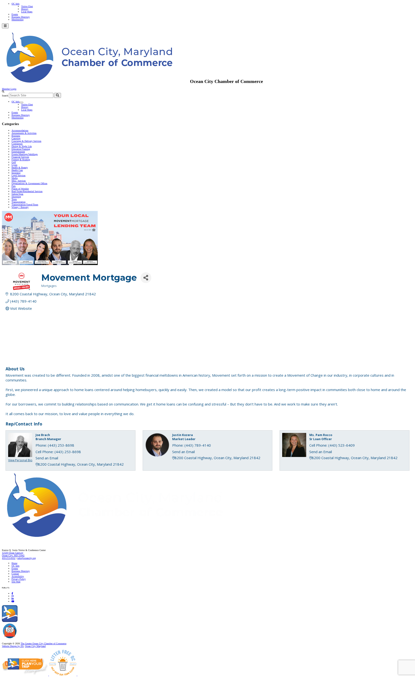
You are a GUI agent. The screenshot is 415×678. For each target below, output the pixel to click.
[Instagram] (13, 596)
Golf (14, 162)
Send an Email (47, 458)
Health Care (17, 170)
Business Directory (21, 17)
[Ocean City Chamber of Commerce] (96, 81)
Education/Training (21, 149)
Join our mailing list (27, 638)
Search (5, 95)
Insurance (16, 172)
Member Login (9, 89)
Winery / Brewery (20, 207)
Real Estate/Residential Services (27, 191)
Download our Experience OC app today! (37, 621)
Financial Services (20, 157)
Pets (14, 186)
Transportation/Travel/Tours (25, 204)
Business (16, 135)
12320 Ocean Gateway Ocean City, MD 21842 (13, 554)
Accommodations (20, 130)
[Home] (125, 540)
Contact (15, 573)
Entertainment (18, 151)
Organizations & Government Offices (29, 183)
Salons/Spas (17, 194)
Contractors (17, 143)
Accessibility (18, 576)
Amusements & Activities (24, 133)
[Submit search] (57, 95)
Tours (14, 199)
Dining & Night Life (22, 146)
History (24, 9)
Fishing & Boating (21, 159)
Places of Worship (20, 188)
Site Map (16, 581)
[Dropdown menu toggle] (21, 102)
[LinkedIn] (13, 598)
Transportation (18, 202)
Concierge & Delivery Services (26, 141)
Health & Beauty (20, 167)
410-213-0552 (8, 558)
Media (15, 178)
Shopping (16, 196)
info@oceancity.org (26, 558)
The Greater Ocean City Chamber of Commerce (43, 643)
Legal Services (18, 175)
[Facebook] (12, 593)
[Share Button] (145, 277)
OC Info (15, 3)
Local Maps (26, 11)
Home (14, 563)
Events (15, 14)
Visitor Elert (27, 6)
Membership (18, 19)
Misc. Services (19, 180)
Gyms (14, 165)
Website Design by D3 (13, 646)
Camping (16, 138)
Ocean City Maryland (35, 646)
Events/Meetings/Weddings (25, 154)
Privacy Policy (19, 579)
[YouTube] (13, 601)
